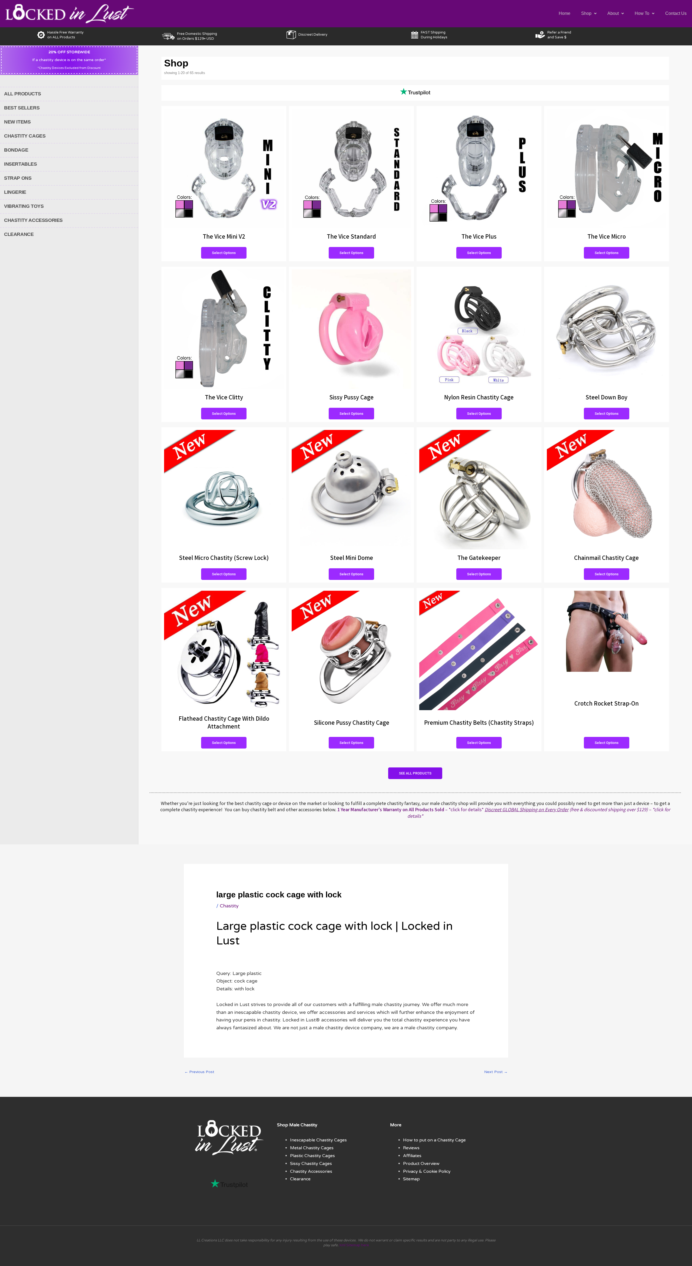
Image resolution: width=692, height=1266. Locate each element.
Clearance (300, 1179)
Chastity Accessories (311, 1171)
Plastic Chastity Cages (312, 1155)
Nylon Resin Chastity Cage (479, 398)
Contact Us (676, 13)
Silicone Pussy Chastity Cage (351, 723)
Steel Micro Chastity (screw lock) (224, 558)
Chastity (229, 906)
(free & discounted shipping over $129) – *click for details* (538, 813)
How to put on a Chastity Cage (434, 1140)
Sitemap (411, 1179)
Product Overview (421, 1163)
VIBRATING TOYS (24, 206)
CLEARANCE (19, 234)
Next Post (496, 1072)
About (613, 13)
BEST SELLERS (21, 108)
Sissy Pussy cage (351, 398)
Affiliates (412, 1155)
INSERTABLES (20, 164)
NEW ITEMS (17, 122)
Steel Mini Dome (351, 558)
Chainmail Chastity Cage (606, 558)
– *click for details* (410, 810)
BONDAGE (16, 150)
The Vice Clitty (224, 398)
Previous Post (199, 1072)
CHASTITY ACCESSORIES (33, 220)
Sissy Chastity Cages (311, 1163)
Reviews (411, 1148)
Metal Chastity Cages (312, 1148)
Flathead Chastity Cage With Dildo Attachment (224, 723)
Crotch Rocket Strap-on (606, 704)
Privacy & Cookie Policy (427, 1171)
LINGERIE (15, 192)
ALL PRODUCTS (22, 93)
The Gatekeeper (479, 558)
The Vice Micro (606, 237)
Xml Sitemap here (354, 1245)
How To (642, 13)
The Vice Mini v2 (224, 237)
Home (564, 13)
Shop (586, 13)
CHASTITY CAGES (24, 136)
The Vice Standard (351, 237)
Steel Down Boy (606, 398)
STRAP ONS (17, 178)
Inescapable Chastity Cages (318, 1140)
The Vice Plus (479, 237)
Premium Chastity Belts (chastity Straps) (479, 723)
